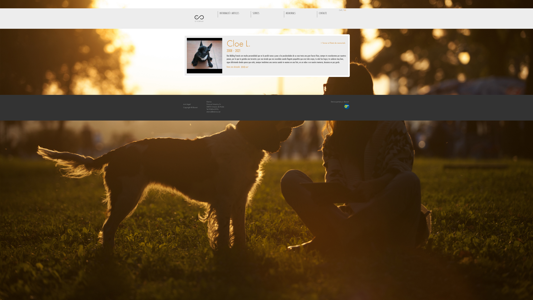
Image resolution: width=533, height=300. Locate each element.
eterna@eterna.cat (213, 111)
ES (345, 10)
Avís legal (187, 104)
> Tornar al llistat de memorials (333, 43)
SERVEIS (256, 13)
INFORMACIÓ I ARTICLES (229, 13)
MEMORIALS (291, 13)
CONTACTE (323, 13)
